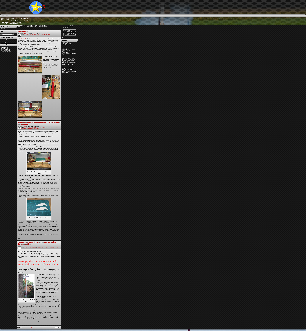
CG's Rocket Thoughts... (31, 34)
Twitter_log (64, 54)
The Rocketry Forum (5, 49)
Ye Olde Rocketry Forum (6, 51)
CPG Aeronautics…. (36, 7)
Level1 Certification (66, 50)
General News (65, 48)
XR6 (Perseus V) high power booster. (45, 127)
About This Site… (4, 39)
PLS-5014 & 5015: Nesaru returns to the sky (12, 23)
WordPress (284, 330)
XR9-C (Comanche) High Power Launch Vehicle (39, 128)
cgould (24, 33)
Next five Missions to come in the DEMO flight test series (15, 18)
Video (63, 57)
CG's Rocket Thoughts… (67, 43)
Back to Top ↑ (301, 330)
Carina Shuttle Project (66, 42)
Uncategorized (65, 56)
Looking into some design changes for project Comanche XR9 (36, 243)
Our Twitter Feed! (4, 48)
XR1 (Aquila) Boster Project (68, 58)
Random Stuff (65, 52)
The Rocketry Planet (5, 50)
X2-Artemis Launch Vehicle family (8, 41)
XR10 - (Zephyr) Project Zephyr (43, 34)
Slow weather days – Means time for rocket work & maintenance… (38, 123)
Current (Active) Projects (67, 44)
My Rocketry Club (5, 47)
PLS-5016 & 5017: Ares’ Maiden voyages (11, 22)
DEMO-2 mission (5, 19)
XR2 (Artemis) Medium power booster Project (68, 61)
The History (3, 42)
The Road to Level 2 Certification (69, 53)
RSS (297, 330)
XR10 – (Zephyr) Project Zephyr (68, 59)
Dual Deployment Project (67, 45)
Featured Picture (65, 47)
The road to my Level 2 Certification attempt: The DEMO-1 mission (17, 20)
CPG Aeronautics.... (272, 330)
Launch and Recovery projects (68, 49)
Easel (290, 330)
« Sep (62, 37)
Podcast (63, 51)
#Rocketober (22, 31)
